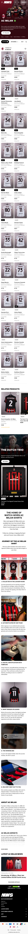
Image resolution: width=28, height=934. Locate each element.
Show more (4, 849)
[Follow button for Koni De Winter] (12, 174)
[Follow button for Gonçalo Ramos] (25, 53)
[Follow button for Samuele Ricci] (12, 294)
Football (7, 36)
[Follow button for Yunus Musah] (12, 204)
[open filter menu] (26, 42)
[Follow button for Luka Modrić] (25, 83)
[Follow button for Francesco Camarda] (25, 264)
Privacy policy (13, 930)
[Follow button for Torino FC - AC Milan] (25, 48)
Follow (7, 32)
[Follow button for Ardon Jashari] (25, 174)
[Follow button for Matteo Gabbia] (12, 354)
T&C (8, 930)
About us (3, 901)
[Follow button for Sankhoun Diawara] (25, 354)
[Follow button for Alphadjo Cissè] (12, 53)
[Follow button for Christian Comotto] (25, 324)
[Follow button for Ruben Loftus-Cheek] (12, 144)
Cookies (18, 930)
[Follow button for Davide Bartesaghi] (12, 234)
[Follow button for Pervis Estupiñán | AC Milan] (18, 393)
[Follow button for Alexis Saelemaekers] (12, 324)
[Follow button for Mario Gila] (12, 115)
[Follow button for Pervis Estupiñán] (25, 115)
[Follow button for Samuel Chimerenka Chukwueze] (12, 83)
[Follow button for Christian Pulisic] (25, 204)
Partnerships (4, 903)
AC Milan (23, 36)
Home (2, 36)
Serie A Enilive (17, 36)
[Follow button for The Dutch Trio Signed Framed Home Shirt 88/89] (25, 467)
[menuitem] (2, 2)
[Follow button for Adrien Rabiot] (25, 294)
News (2, 904)
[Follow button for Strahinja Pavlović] (25, 144)
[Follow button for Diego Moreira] (12, 264)
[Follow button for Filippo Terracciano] (25, 234)
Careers (3, 906)
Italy (11, 36)
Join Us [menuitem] (24, 2)
